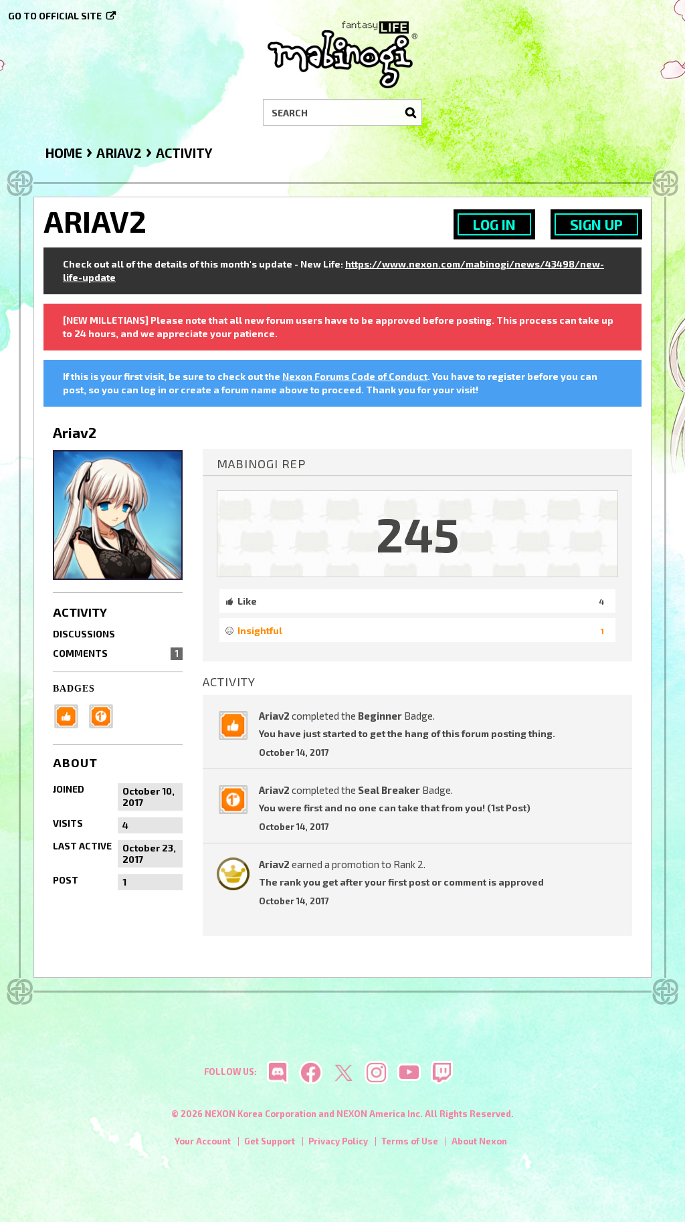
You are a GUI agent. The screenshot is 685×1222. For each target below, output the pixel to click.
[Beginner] (70, 714)
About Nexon (479, 1141)
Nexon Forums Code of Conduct (354, 376)
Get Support (269, 1141)
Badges (74, 689)
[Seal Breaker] (105, 714)
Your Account (203, 1141)
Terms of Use (409, 1141)
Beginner (380, 716)
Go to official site (55, 15)
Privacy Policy (338, 1141)
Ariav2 (274, 716)
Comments (116, 653)
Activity (80, 612)
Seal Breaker (389, 790)
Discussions (84, 633)
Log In (494, 224)
